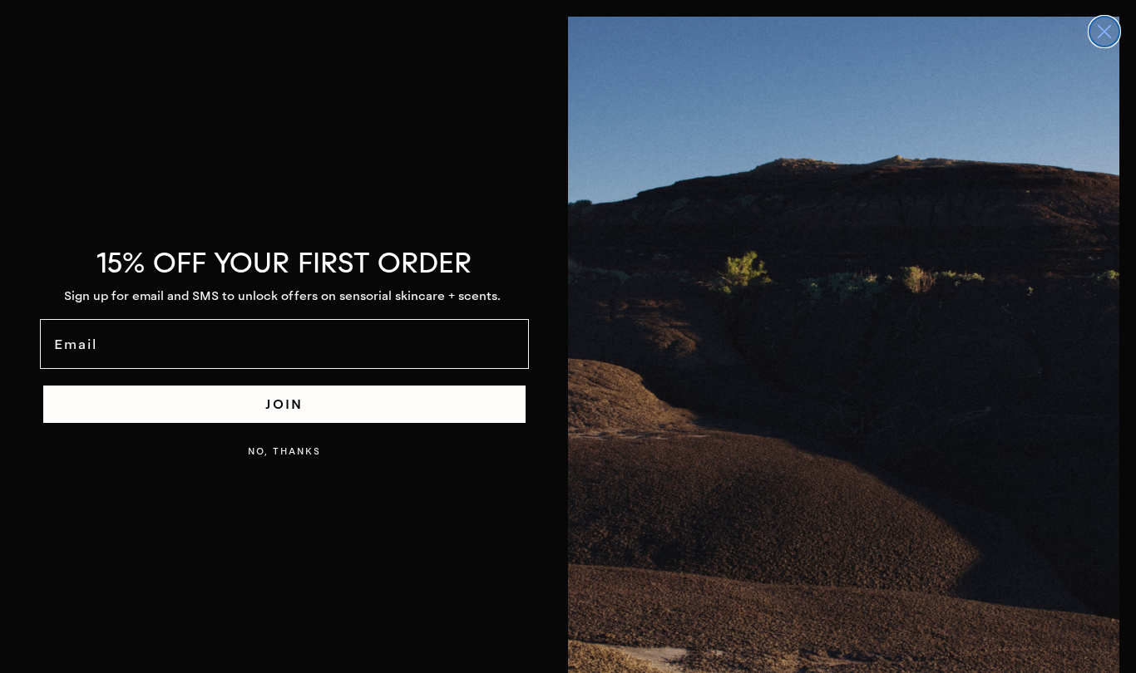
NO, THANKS (284, 451)
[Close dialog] (1104, 32)
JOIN (284, 403)
